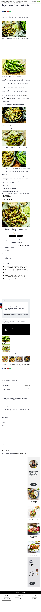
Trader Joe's (11, 85)
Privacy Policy (6, 598)
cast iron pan (7, 98)
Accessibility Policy (6, 600)
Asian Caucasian (8, 314)
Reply (2, 382)
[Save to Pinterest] (8, 11)
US (20, 245)
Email (3, 444)
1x (25, 245)
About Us (6, 597)
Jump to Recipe (13, 14)
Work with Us (34, 598)
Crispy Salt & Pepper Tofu (7, 199)
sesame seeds (10, 125)
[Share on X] (5, 11)
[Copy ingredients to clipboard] (9, 245)
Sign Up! (17, 597)
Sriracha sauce (17, 149)
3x (28, 245)
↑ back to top (20, 592)
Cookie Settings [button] (34, 1)
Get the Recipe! (32, 583)
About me (33, 484)
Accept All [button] (38, 1)
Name (3, 439)
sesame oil (9, 97)
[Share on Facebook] (3, 11)
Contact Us (34, 597)
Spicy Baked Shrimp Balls (7, 196)
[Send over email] (10, 11)
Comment (4, 425)
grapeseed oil (25, 95)
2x (27, 245)
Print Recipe (19, 14)
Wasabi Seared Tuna (6, 198)
